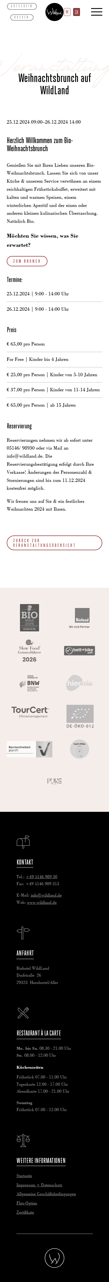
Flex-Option (26, 1203)
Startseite (24, 1176)
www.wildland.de (42, 902)
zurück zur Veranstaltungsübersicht (44, 543)
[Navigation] (96, 11)
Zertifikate (25, 1212)
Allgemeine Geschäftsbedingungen (46, 1194)
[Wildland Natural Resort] (54, 1258)
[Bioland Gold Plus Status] (29, 617)
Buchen (21, 17)
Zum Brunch (27, 261)
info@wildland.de (46, 895)
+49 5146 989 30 (41, 877)
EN (76, 12)
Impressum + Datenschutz (39, 1185)
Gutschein (22, 6)
